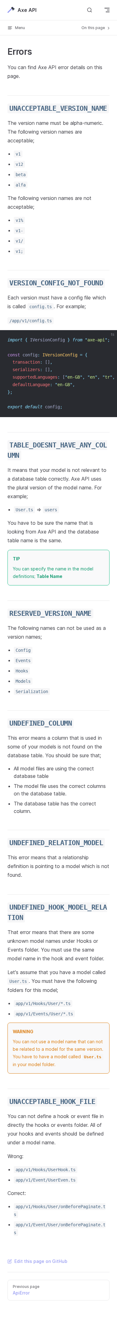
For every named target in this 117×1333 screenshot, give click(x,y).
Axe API (27, 10)
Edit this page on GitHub (40, 1261)
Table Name (49, 576)
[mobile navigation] (107, 10)
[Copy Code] (107, 340)
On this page (93, 27)
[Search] (89, 9)
